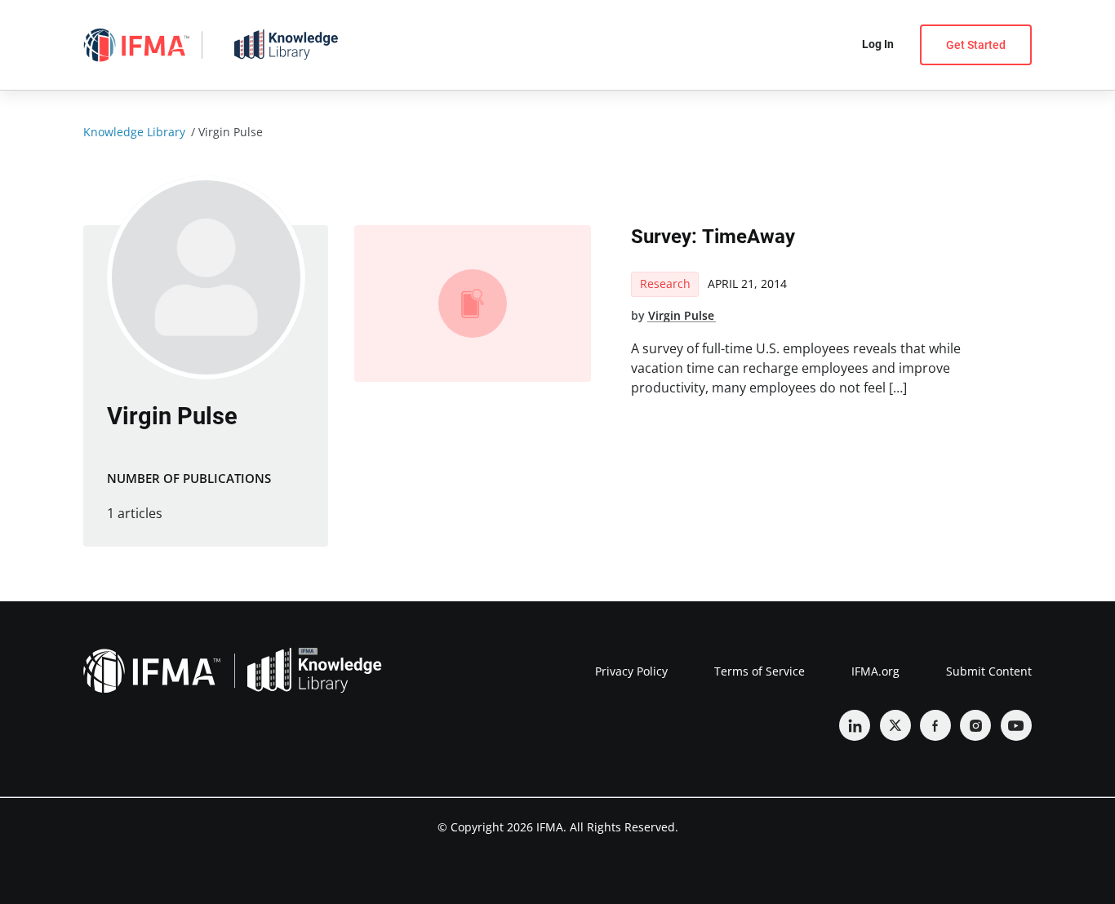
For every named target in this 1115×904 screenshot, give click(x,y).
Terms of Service (759, 671)
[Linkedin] (854, 725)
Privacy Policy (631, 671)
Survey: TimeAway (713, 236)
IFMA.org (875, 671)
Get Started (976, 44)
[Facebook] (935, 725)
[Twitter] (895, 725)
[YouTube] (1016, 725)
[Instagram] (975, 725)
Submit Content (989, 671)
